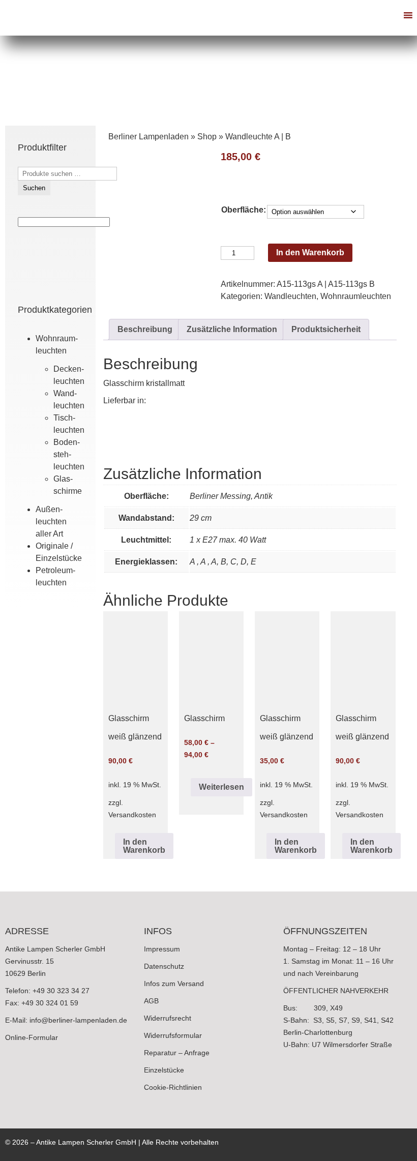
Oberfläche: (243, 209)
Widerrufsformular (173, 1035)
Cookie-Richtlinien (173, 1087)
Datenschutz (164, 966)
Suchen (34, 188)
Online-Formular (31, 1037)
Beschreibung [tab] (144, 329)
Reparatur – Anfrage (177, 1053)
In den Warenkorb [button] (144, 846)
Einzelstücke (164, 1070)
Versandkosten (132, 815)
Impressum (162, 949)
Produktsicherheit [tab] (326, 329)
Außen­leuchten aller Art (51, 521)
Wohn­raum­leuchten (355, 296)
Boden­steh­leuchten (68, 454)
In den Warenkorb (310, 252)
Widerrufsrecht (167, 1018)
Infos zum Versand (174, 983)
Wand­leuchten (290, 296)
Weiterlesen (221, 787)
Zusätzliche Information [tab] (232, 329)
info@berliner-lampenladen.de (78, 1020)
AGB (151, 1001)
